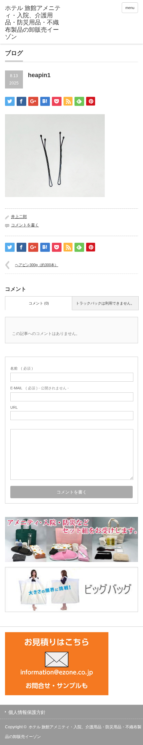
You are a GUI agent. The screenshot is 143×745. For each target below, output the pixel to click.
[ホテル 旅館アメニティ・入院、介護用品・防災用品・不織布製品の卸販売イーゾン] (33, 23)
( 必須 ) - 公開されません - (39, 388)
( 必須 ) (21, 368)
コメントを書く (25, 225)
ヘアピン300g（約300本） (36, 265)
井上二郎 (19, 216)
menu (129, 8)
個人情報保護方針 (27, 712)
